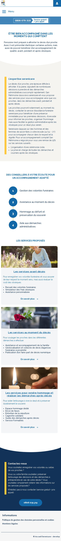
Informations (9, 515)
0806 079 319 (30, 502)
